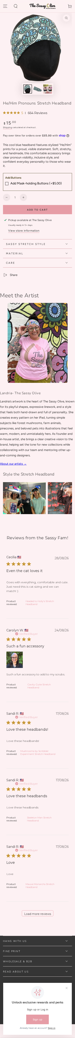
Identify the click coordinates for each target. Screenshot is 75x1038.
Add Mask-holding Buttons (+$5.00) (36, 183)
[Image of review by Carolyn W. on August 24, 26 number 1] (14, 660)
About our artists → (13, 464)
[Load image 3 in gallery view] (47, 89)
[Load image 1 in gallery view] (27, 89)
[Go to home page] (42, 6)
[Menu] (5, 6)
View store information (23, 230)
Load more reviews (37, 914)
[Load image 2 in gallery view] (37, 89)
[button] (15, 6)
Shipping (7, 127)
